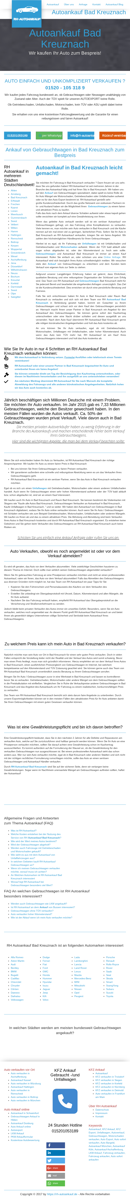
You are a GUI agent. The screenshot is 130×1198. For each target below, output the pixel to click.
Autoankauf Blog (114, 4)
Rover (109, 968)
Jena (13, 263)
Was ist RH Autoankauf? (24, 830)
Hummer (47, 978)
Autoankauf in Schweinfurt (25, 1113)
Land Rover (80, 968)
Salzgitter (16, 297)
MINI (76, 982)
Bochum (15, 276)
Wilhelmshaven (19, 269)
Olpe (13, 293)
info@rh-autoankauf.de (82, 135)
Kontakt (96, 4)
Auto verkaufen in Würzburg (26, 1083)
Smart (109, 982)
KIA (44, 996)
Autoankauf (53, 4)
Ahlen (14, 190)
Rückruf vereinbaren (114, 135)
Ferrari (46, 960)
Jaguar (46, 989)
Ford (45, 968)
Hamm (14, 231)
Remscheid (17, 238)
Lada (77, 957)
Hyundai (47, 982)
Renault (110, 960)
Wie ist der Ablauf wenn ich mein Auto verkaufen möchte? (41, 917)
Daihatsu (15, 996)
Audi (13, 964)
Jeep (45, 992)
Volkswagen (17, 999)
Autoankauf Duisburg (22, 1123)
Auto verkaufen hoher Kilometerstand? (31, 914)
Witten (14, 228)
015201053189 (17, 135)
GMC (45, 971)
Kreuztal (15, 280)
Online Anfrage (112, 257)
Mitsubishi (79, 985)
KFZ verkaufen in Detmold (109, 1090)
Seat (108, 975)
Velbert (14, 224)
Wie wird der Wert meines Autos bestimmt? (34, 841)
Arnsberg (16, 194)
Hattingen (16, 235)
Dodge (46, 957)
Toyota (109, 996)
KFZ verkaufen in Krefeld (108, 1083)
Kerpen (15, 245)
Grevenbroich (18, 252)
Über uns (69, 4)
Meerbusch (17, 214)
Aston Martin (17, 960)
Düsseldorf (16, 266)
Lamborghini (81, 960)
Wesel (14, 256)
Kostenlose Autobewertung (25, 1140)
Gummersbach (19, 217)
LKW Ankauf (17, 1133)
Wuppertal (16, 249)
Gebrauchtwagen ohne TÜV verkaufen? (32, 910)
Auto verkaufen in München (25, 1100)
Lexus (77, 971)
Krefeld (14, 283)
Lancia (77, 964)
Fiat (45, 964)
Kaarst (14, 207)
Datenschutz (102, 1109)
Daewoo (15, 992)
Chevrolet (16, 982)
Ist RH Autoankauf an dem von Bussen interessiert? (43, 907)
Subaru (110, 989)
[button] (55, 1145)
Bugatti (14, 975)
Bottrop (15, 242)
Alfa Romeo (17, 957)
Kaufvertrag (88, 373)
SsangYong (112, 985)
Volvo (45, 999)
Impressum (101, 1113)
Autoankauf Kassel (21, 1080)
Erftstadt (15, 200)
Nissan (78, 989)
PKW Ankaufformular (22, 1136)
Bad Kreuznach (19, 197)
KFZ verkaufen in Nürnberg (110, 1087)
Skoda (109, 978)
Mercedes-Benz (82, 978)
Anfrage (83, 4)
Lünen (14, 211)
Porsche (110, 957)
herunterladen (48, 376)
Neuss (14, 273)
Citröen (15, 989)
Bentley (15, 968)
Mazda (78, 975)
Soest (14, 221)
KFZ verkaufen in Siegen (108, 1080)
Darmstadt (16, 286)
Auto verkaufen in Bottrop (24, 1097)
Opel (76, 992)
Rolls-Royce (112, 964)
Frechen (15, 204)
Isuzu (45, 985)
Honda (46, 975)
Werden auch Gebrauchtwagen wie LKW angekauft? (39, 903)
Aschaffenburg (18, 259)
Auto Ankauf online (21, 1126)
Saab (109, 971)
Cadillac (15, 978)
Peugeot (78, 996)
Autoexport (17, 1130)
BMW (14, 971)
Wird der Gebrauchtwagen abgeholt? (30, 844)
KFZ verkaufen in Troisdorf (109, 1076)
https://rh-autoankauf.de (62, 1194)
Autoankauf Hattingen (22, 1087)
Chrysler (15, 985)
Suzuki (109, 992)
